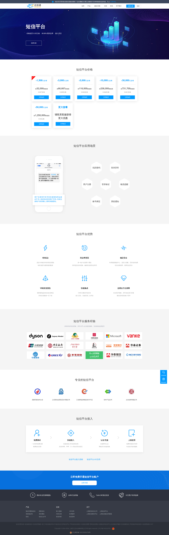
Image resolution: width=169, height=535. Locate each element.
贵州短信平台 (65, 524)
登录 (138, 6)
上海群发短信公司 (91, 511)
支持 (105, 6)
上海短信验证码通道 (106, 514)
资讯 (111, 6)
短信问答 (59, 516)
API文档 (71, 511)
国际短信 (41, 511)
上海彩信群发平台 (91, 514)
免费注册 (130, 6)
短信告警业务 (20, 524)
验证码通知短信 (30, 511)
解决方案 (97, 6)
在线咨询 (163, 375)
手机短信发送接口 (75, 524)
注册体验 (113, 1)
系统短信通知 (94, 524)
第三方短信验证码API (48, 524)
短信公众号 (42, 516)
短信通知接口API (147, 524)
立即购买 (41, 97)
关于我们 (118, 6)
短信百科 (72, 516)
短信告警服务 (37, 524)
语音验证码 (29, 514)
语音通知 (41, 514)
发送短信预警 (85, 524)
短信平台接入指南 (76, 459)
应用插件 (72, 514)
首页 (83, 6)
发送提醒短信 (125, 524)
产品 (89, 6)
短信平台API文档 (93, 459)
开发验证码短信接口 (136, 524)
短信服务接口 (29, 524)
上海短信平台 (104, 511)
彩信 (27, 516)
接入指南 (59, 511)
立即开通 (84, 483)
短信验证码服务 (116, 524)
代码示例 (59, 514)
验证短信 (58, 524)
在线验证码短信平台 (104, 524)
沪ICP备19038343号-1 (104, 528)
